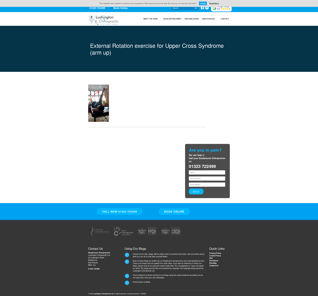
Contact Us (214, 266)
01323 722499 (97, 8)
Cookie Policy (215, 256)
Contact (225, 19)
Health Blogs (208, 19)
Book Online (121, 8)
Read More (214, 3)
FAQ (211, 258)
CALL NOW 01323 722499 (119, 211)
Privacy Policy (215, 253)
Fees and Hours (192, 19)
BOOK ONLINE (174, 211)
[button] (221, 7)
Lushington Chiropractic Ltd (103, 294)
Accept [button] (202, 3)
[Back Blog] (103, 20)
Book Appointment (172, 19)
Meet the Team (150, 19)
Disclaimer (213, 261)
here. (148, 282)
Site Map (213, 263)
